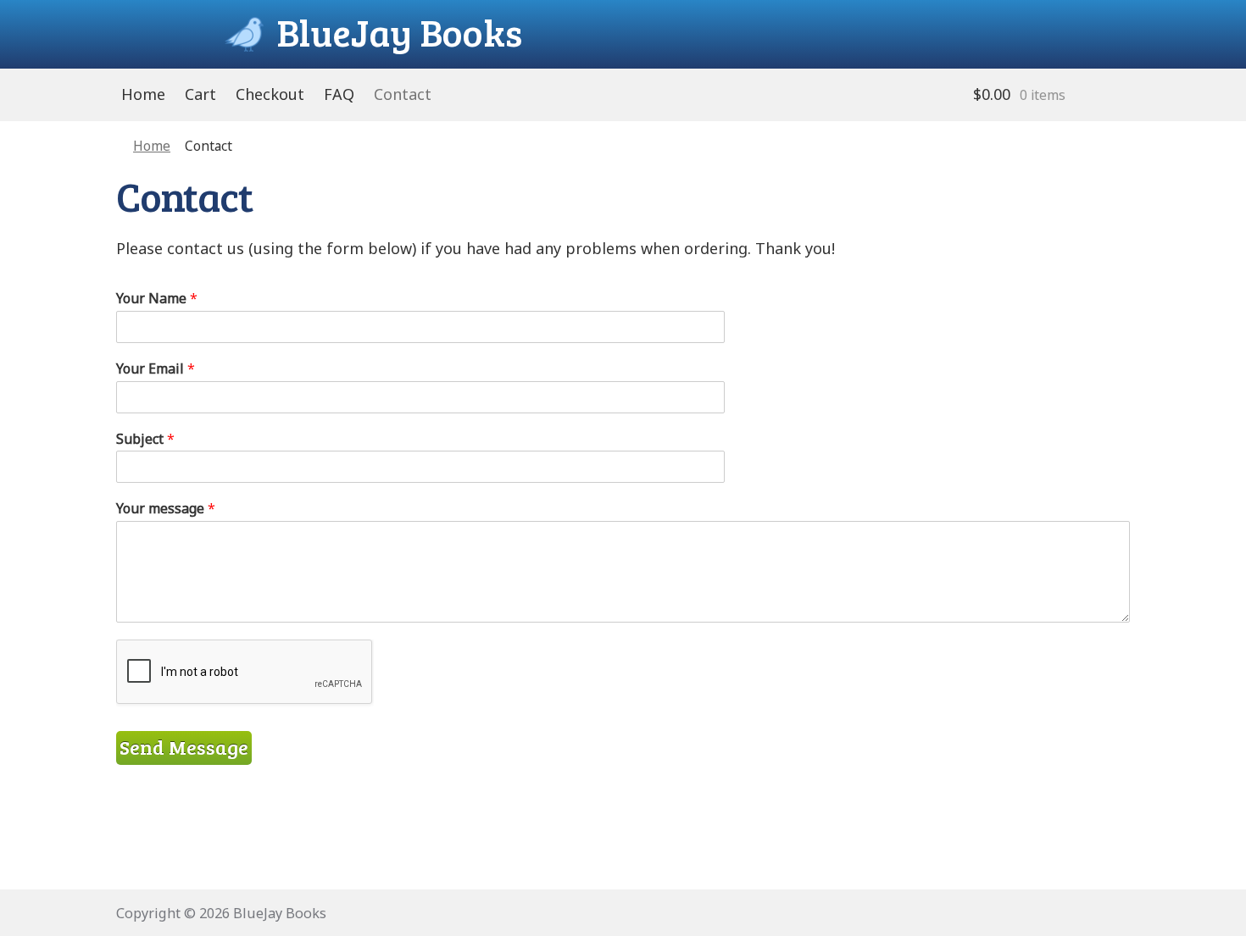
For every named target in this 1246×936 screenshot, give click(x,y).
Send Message (184, 747)
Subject (145, 439)
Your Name (156, 298)
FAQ (339, 94)
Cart (200, 94)
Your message (165, 509)
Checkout (270, 94)
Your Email (155, 369)
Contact (402, 94)
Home (143, 94)
